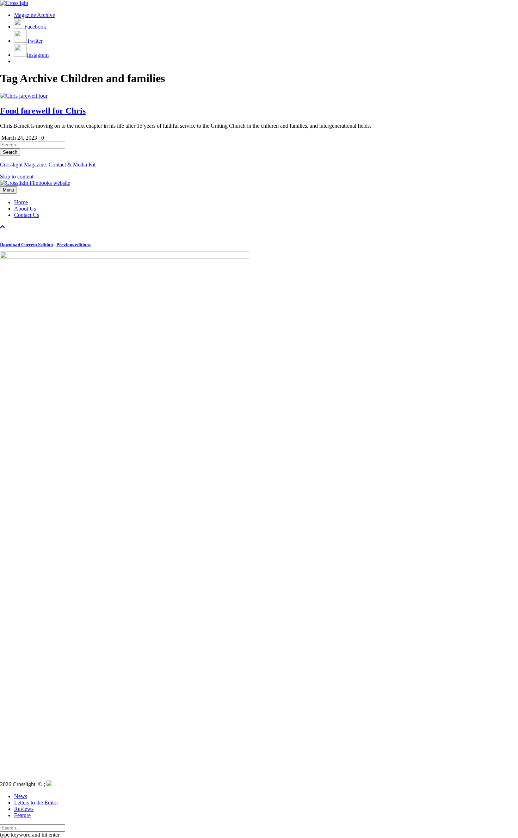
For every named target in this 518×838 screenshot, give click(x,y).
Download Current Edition (26, 244)
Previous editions (73, 244)
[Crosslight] (14, 3)
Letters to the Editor (36, 803)
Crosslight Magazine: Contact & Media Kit (47, 165)
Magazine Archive (34, 15)
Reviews (23, 809)
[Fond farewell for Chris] (24, 96)
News (20, 796)
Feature (22, 815)
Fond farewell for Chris (43, 110)
